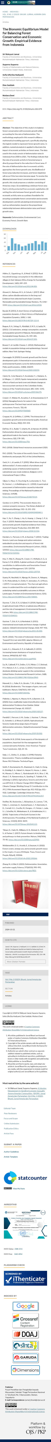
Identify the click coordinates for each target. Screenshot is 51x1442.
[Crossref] (25, 1328)
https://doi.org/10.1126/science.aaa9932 (19, 659)
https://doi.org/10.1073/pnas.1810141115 (20, 824)
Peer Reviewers (10, 1113)
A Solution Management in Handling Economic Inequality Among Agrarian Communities (27, 1091)
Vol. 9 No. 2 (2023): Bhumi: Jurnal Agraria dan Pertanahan (24, 15)
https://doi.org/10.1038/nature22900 (24, 840)
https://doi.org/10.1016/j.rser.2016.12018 (24, 305)
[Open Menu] (2, 2)
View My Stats (19, 1188)
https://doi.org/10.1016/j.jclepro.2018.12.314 (21, 531)
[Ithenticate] (25, 1285)
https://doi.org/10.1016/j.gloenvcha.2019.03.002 (22, 733)
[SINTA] (25, 1351)
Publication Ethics (11, 1128)
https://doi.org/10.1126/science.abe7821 (19, 870)
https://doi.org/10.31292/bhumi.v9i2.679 (24, 109)
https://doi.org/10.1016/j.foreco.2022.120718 (21, 572)
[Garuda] (25, 1363)
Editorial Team (10, 1108)
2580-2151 (18, 1249)
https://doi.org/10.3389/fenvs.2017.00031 (20, 597)
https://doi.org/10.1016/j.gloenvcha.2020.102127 (23, 711)
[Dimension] (25, 1374)
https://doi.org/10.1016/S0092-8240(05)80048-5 (22, 512)
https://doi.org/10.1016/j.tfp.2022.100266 (20, 858)
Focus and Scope (11, 1118)
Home (5, 12)
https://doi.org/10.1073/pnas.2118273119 (20, 497)
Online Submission (11, 1123)
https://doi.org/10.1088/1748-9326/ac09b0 (20, 677)
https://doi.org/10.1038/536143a (16, 693)
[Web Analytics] (8, 1188)
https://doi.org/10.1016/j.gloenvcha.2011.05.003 (22, 631)
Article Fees (9, 1133)
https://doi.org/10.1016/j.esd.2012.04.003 (20, 286)
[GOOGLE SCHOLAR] (25, 1311)
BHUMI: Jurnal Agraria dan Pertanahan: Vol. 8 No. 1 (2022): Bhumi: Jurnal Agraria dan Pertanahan (26, 1096)
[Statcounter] (25, 1183)
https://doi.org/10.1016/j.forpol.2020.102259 (21, 370)
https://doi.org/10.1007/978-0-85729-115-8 (21, 320)
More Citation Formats (16, 962)
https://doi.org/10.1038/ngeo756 (16, 442)
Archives (14, 12)
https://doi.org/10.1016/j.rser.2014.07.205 (20, 339)
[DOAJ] (25, 1339)
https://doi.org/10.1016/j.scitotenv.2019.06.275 (22, 392)
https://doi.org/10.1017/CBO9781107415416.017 (23, 796)
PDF (8, 914)
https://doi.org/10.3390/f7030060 (16, 411)
